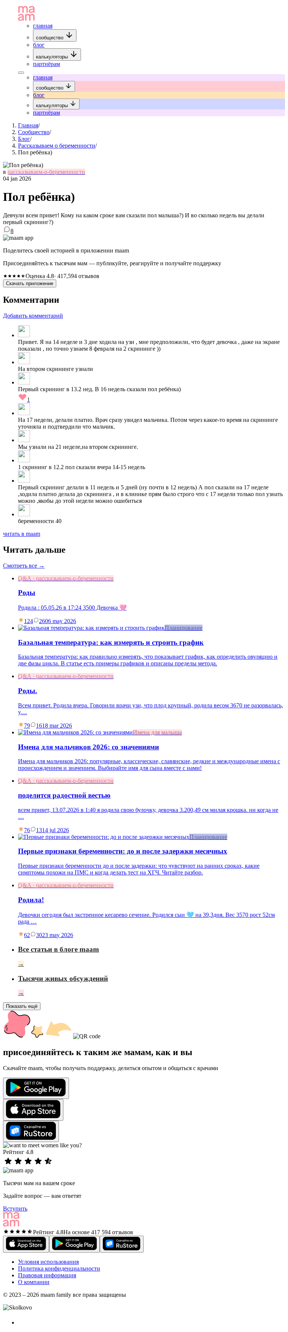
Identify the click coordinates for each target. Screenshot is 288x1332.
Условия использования (48, 1262)
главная (42, 25)
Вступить (15, 1208)
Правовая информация (47, 1275)
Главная (28, 125)
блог (39, 45)
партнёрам (46, 64)
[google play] (36, 1088)
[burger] (21, 73)
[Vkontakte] (22, 1322)
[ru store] (31, 1131)
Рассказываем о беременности (56, 145)
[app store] (33, 1110)
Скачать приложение (29, 283)
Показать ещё (22, 1006)
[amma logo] (26, 19)
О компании (34, 1282)
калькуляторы (52, 57)
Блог (24, 139)
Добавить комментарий (33, 315)
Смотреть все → (24, 565)
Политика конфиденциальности (59, 1268)
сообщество (50, 37)
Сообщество (34, 132)
